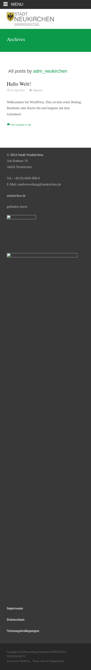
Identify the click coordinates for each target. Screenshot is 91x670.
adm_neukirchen (50, 71)
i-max (43, 661)
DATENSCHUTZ (16, 656)
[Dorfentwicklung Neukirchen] (28, 19)
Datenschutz (16, 619)
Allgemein (37, 90)
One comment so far (21, 124)
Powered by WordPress (19, 661)
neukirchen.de (16, 195)
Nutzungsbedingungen (23, 631)
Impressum (15, 608)
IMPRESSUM (57, 651)
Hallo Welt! (19, 83)
